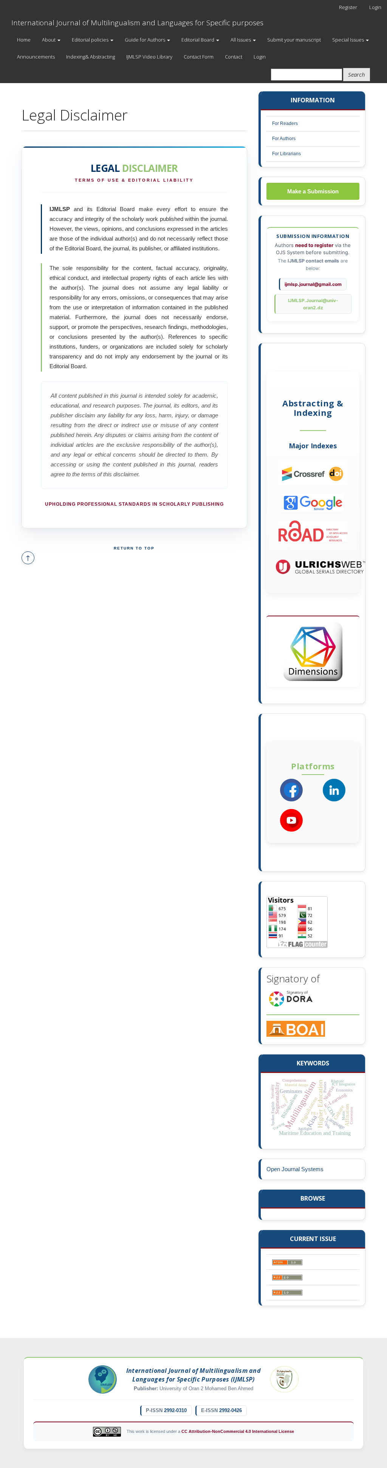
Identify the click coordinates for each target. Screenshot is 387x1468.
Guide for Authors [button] (145, 39)
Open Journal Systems (295, 1169)
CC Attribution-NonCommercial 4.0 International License (237, 1431)
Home (24, 39)
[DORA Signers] (290, 997)
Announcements (36, 56)
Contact (233, 56)
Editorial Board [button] (198, 39)
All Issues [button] (241, 39)
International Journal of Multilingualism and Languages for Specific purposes (137, 23)
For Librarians (286, 153)
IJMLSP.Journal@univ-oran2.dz (313, 304)
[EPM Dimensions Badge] (313, 651)
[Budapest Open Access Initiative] (295, 1028)
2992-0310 (175, 1410)
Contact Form (199, 56)
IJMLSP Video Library (149, 56)
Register (348, 7)
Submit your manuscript (294, 39)
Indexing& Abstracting (90, 56)
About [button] (49, 39)
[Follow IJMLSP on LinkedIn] (334, 790)
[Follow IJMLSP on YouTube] (291, 820)
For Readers (285, 123)
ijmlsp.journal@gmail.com (313, 284)
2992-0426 (230, 1410)
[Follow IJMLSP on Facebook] (291, 790)
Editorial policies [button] (91, 39)
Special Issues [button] (348, 39)
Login (375, 7)
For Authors (284, 138)
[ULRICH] (321, 566)
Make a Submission (313, 191)
